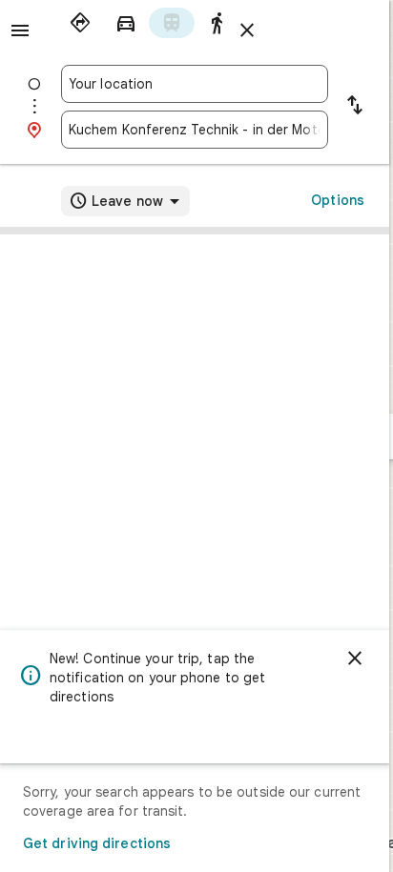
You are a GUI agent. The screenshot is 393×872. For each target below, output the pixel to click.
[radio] (80, 23)
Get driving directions (97, 843)
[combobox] (195, 84)
